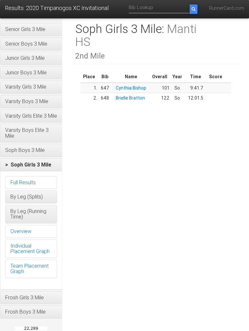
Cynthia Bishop (131, 88)
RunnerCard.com (226, 8)
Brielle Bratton (130, 98)
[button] (31, 29)
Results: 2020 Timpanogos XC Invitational (57, 8)
